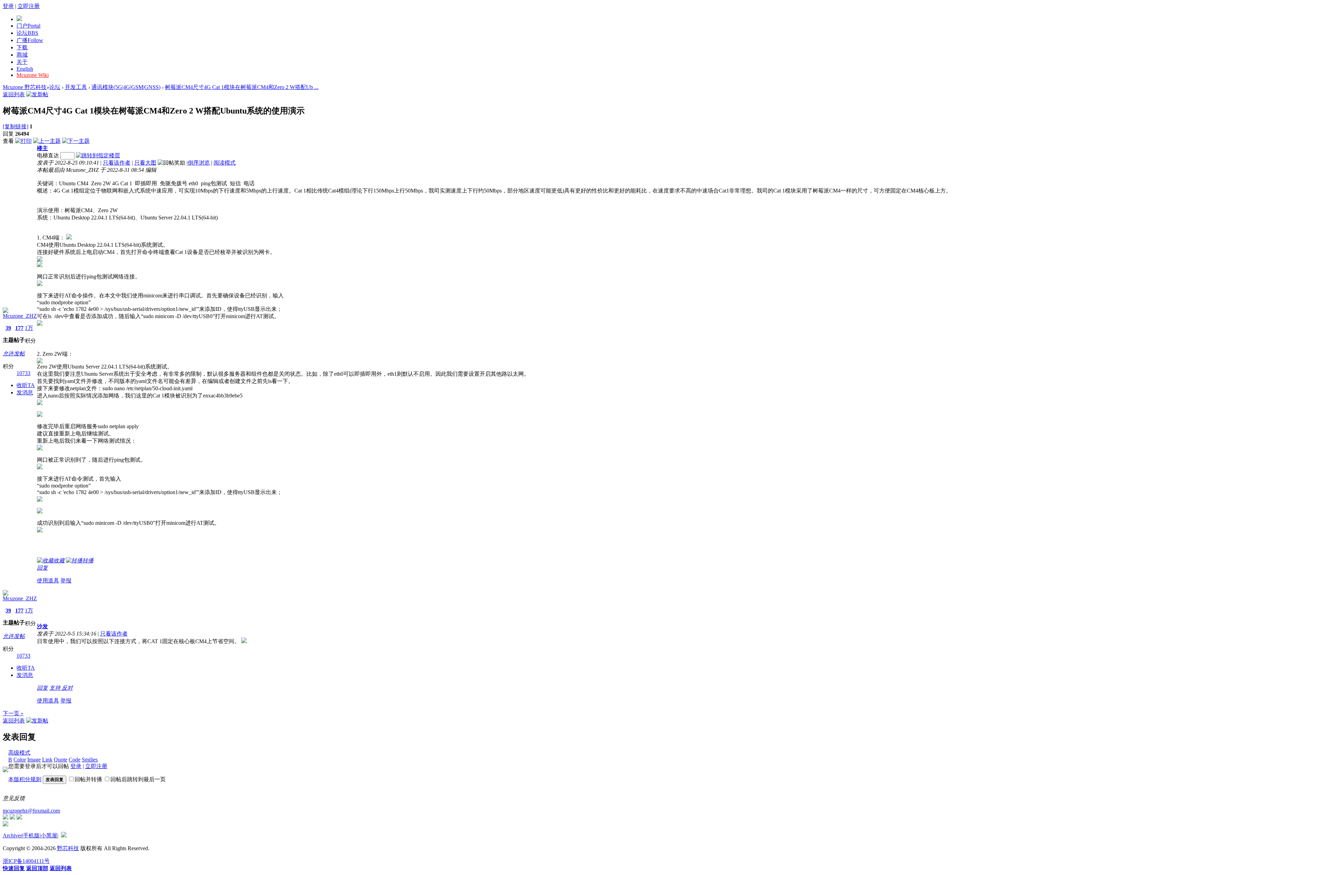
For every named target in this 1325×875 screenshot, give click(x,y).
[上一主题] (47, 141)
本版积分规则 (24, 779)
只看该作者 (116, 163)
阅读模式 (225, 163)
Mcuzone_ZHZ (20, 316)
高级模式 (19, 753)
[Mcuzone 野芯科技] (19, 19)
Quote (60, 760)
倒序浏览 (199, 163)
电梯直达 (48, 155)
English (25, 69)
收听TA (26, 385)
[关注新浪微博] (12, 817)
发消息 (25, 392)
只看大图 (145, 163)
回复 (42, 568)
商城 (22, 55)
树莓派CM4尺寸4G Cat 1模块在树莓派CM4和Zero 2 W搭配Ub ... (241, 87)
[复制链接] (15, 126)
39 (8, 328)
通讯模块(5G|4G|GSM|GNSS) (125, 87)
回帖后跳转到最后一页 (138, 779)
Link (47, 760)
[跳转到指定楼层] (98, 155)
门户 (28, 26)
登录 (8, 6)
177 (19, 328)
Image (34, 760)
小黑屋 (49, 835)
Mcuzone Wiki (33, 75)
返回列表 (14, 94)
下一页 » (13, 713)
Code (74, 760)
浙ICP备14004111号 (26, 861)
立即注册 (29, 6)
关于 (22, 62)
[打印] (23, 141)
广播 (30, 40)
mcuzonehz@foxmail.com (31, 811)
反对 (67, 688)
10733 (23, 373)
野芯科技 (68, 848)
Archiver (12, 835)
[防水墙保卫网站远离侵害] (64, 835)
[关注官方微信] (5, 817)
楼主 (42, 148)
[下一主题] (76, 141)
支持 (55, 688)
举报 (65, 580)
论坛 (27, 33)
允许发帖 (14, 353)
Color (19, 760)
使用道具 (48, 580)
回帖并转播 (88, 779)
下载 (22, 47)
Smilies (90, 760)
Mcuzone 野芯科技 (25, 87)
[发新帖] (37, 94)
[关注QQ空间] (19, 817)
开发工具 (76, 87)
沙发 (42, 626)
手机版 (31, 835)
